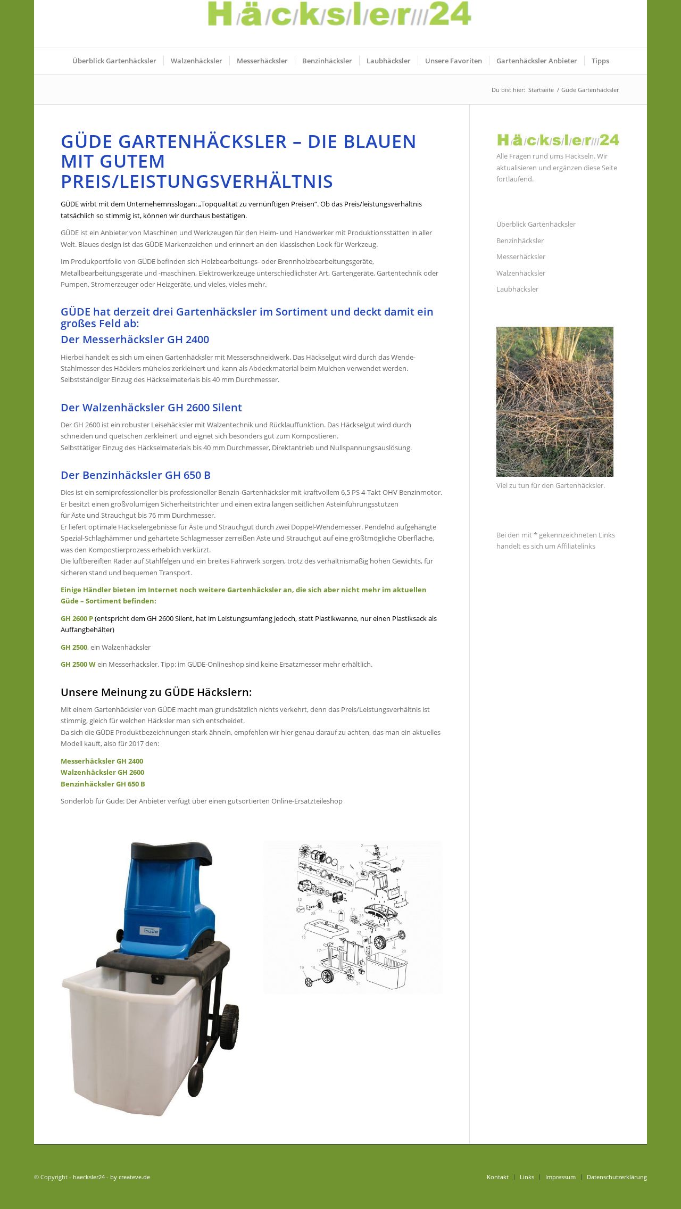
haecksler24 (89, 1177)
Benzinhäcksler (520, 240)
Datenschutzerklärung (617, 1177)
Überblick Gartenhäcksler (536, 224)
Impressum (560, 1177)
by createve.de (130, 1177)
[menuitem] (114, 60)
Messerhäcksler (520, 256)
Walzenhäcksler (520, 273)
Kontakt (498, 1177)
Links (527, 1177)
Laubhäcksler (517, 289)
